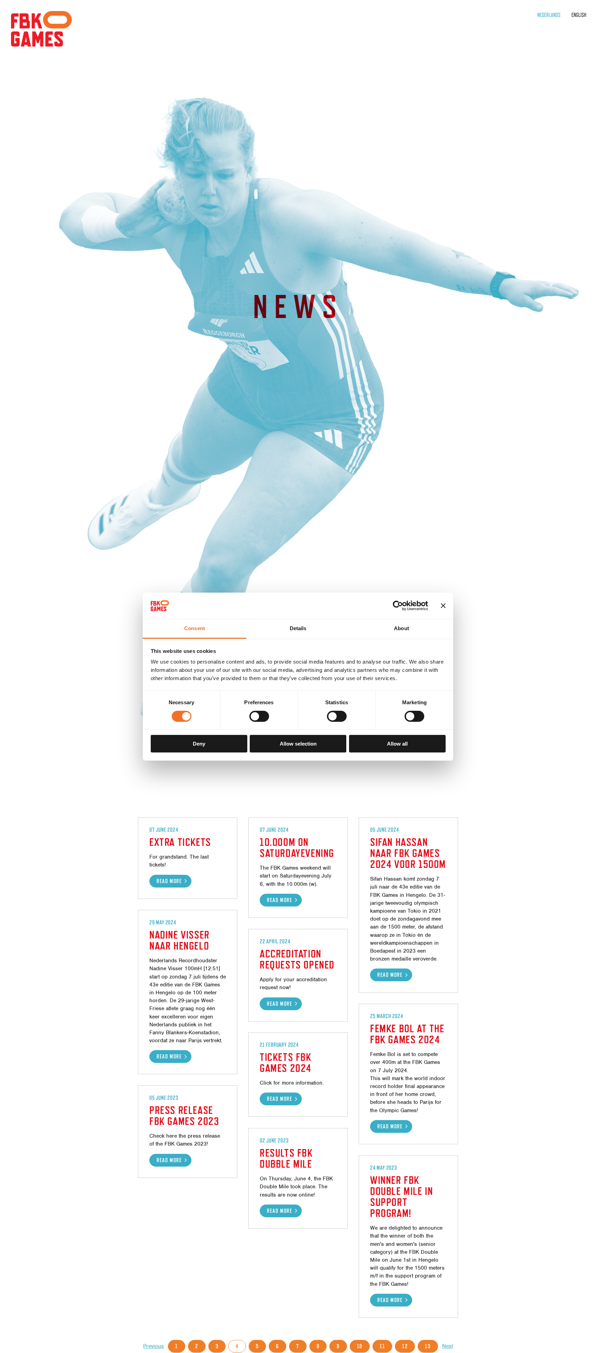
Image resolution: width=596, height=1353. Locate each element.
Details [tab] (298, 628)
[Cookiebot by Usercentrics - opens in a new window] (398, 606)
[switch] (259, 716)
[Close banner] (443, 605)
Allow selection (298, 744)
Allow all (397, 744)
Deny (199, 744)
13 (427, 1346)
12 (405, 1346)
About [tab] (401, 628)
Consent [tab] (194, 628)
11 (382, 1346)
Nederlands (548, 15)
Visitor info (34, 106)
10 (359, 1346)
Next (447, 1346)
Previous (153, 1346)
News (21, 67)
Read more (169, 881)
